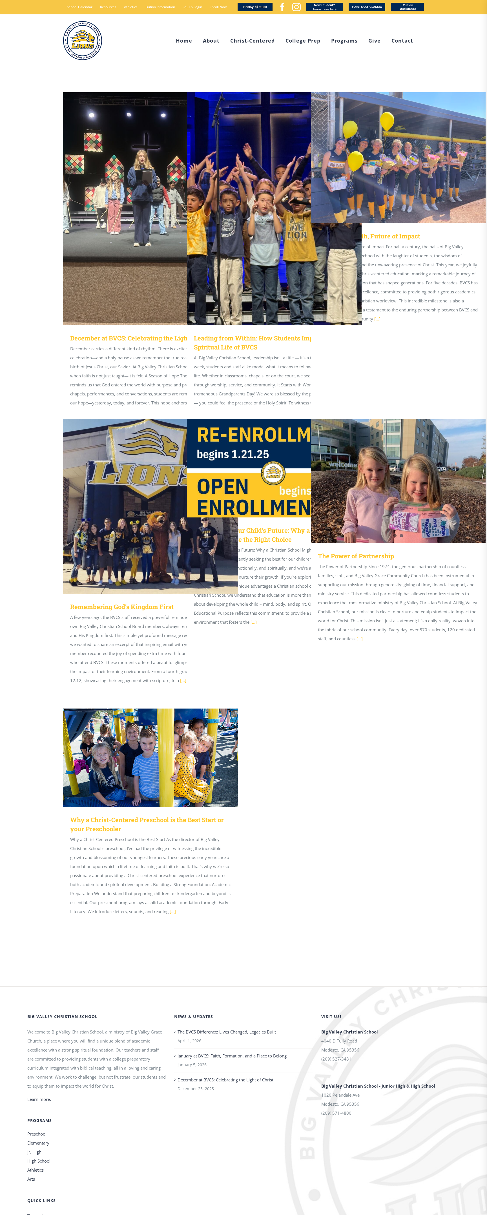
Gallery (158, 208)
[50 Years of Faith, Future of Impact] (398, 157)
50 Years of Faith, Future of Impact (390, 157)
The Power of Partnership (390, 481)
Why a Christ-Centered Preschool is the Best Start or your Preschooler (142, 757)
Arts (31, 1179)
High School (38, 1161)
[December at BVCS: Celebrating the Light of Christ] (150, 208)
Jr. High (34, 1152)
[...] (377, 319)
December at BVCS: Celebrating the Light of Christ (142, 208)
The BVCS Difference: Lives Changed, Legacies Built (227, 1032)
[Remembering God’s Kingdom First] (150, 506)
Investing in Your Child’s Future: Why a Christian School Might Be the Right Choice (266, 468)
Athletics (35, 1170)
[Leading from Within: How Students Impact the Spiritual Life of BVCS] (274, 208)
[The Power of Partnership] (398, 481)
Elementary (38, 1143)
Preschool (37, 1134)
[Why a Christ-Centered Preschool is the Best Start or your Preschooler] (150, 758)
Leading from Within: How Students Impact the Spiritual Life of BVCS (266, 208)
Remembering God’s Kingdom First (142, 506)
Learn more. (39, 1099)
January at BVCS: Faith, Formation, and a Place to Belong (232, 1056)
